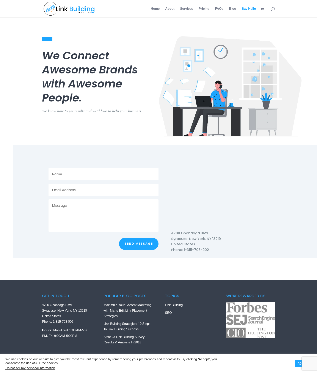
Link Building (174, 305)
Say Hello (249, 8)
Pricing (204, 8)
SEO (168, 312)
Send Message (139, 243)
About (169, 8)
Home (155, 8)
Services (186, 8)
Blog (232, 8)
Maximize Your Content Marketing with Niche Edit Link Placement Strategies (127, 310)
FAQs (219, 8)
